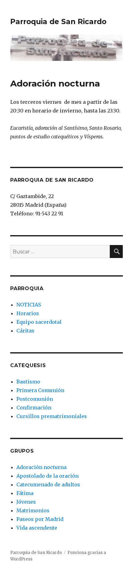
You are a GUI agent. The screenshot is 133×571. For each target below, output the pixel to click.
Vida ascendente (36, 528)
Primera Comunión (40, 390)
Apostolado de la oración (47, 476)
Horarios (27, 313)
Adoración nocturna (41, 467)
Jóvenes (26, 502)
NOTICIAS (28, 305)
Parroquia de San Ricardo (58, 21)
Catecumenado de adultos (48, 484)
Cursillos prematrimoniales (51, 416)
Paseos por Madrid (39, 519)
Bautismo (28, 382)
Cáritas (25, 331)
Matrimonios (32, 510)
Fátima (24, 493)
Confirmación (33, 407)
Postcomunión (34, 399)
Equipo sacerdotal (39, 322)
